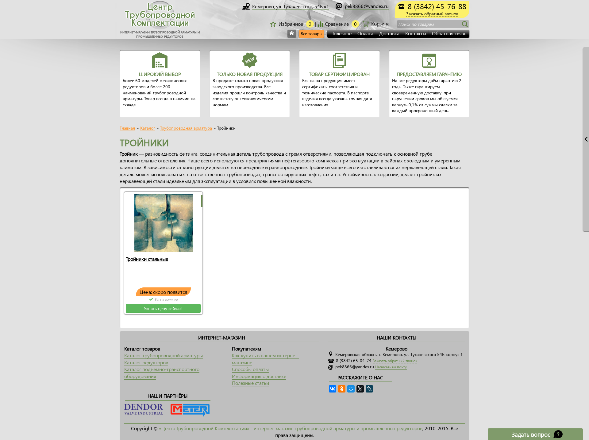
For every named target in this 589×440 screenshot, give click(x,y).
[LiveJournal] (369, 389)
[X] (360, 389)
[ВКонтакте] (332, 389)
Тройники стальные (147, 259)
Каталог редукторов (146, 362)
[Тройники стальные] (163, 222)
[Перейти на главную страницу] (291, 34)
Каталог (147, 128)
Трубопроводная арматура (186, 128)
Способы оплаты (250, 369)
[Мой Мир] (351, 389)
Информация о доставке (259, 376)
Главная (127, 128)
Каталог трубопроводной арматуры (163, 355)
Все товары (311, 33)
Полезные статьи (250, 383)
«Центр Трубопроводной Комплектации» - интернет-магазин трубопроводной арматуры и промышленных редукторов (290, 428)
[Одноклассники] (341, 389)
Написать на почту (391, 367)
